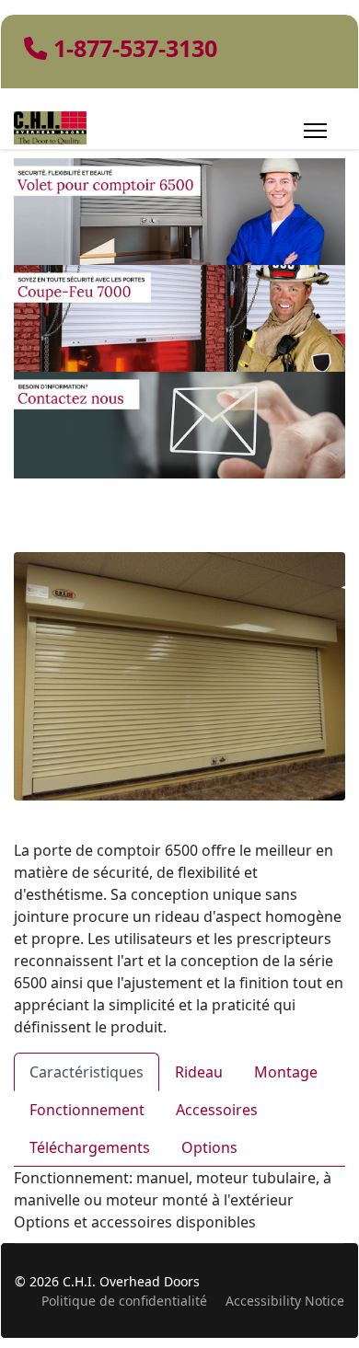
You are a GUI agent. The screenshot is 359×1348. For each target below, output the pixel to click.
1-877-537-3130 (135, 47)
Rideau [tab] (199, 1072)
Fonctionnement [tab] (87, 1110)
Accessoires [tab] (217, 1110)
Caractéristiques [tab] (86, 1072)
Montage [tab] (286, 1072)
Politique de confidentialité (124, 1300)
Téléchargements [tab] (89, 1147)
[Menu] (315, 130)
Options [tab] (209, 1147)
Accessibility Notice (285, 1300)
